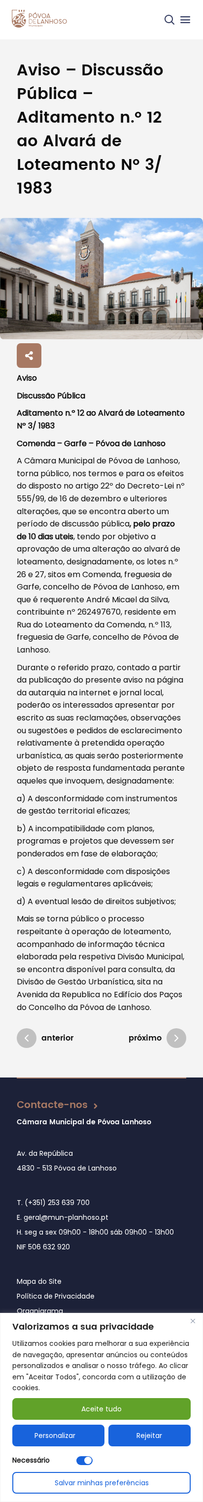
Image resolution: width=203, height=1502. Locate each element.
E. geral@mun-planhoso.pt (62, 1217)
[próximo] (176, 1038)
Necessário (31, 1460)
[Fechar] (193, 1321)
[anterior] (26, 1038)
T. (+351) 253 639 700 (53, 1203)
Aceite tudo (101, 1409)
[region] (101, 1407)
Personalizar (54, 1435)
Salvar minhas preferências (102, 1483)
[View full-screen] (101, 278)
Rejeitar (149, 1435)
